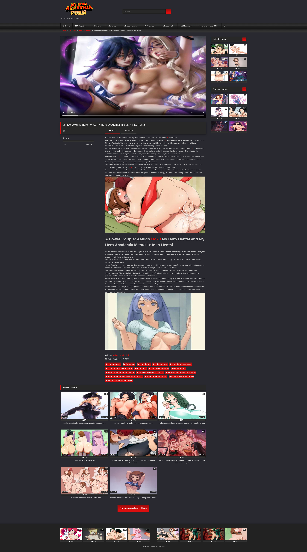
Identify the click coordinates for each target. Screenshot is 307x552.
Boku (156, 239)
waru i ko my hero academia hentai (120, 380)
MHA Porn (97, 26)
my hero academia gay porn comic (120, 368)
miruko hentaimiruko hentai (181, 364)
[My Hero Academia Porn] (78, 9)
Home (67, 26)
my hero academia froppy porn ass (151, 372)
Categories (81, 26)
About (114, 131)
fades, (129, 167)
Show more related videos (133, 508)
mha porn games (179, 368)
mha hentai (112, 26)
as (119, 156)
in (165, 140)
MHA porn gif (168, 26)
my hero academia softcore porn (182, 376)
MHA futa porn (150, 26)
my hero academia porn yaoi (156, 376)
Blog (225, 26)
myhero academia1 (121, 355)
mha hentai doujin (85, 31)
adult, (194, 148)
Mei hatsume (130, 364)
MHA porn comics (130, 26)
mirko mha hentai (161, 364)
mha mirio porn (145, 364)
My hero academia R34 (208, 26)
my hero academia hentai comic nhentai (182, 372)
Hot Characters (186, 26)
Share (130, 131)
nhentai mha (141, 368)
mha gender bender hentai (160, 368)
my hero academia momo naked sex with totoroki (125, 376)
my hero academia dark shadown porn (121, 372)
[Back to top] (299, 545)
